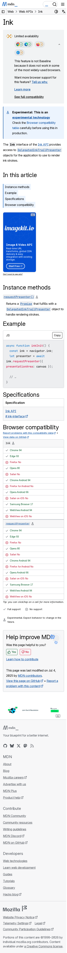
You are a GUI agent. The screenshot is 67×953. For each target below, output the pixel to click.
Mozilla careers (13, 777)
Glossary (9, 888)
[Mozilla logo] (15, 908)
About (7, 764)
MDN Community (14, 816)
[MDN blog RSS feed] (32, 746)
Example (11, 193)
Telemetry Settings (15, 923)
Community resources (17, 822)
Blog (6, 771)
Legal (38, 923)
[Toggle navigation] (62, 4)
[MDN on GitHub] (5, 746)
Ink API (43, 144)
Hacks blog (10, 894)
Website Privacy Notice (18, 917)
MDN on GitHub (13, 842)
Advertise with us (14, 784)
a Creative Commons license (43, 946)
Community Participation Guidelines (26, 929)
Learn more (22, 89)
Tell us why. (40, 82)
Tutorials (9, 881)
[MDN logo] (10, 728)
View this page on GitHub (23, 681)
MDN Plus (10, 791)
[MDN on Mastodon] (25, 746)
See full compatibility (29, 97)
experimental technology (31, 117)
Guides (7, 874)
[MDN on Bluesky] (12, 746)
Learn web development (19, 867)
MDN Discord (12, 836)
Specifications (14, 199)
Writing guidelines (14, 829)
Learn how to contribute (22, 659)
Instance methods (17, 187)
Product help (11, 797)
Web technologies (15, 861)
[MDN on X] (18, 746)
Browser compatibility (19, 205)
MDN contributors (30, 675)
